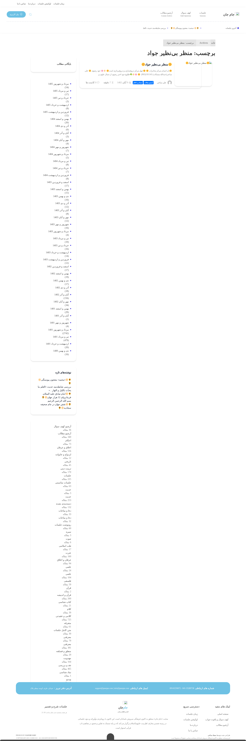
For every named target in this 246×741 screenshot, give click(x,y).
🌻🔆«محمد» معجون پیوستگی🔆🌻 (189, 28)
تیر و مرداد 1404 (61, 161)
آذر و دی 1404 (62, 126)
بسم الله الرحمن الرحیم (59, 401)
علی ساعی (161, 82)
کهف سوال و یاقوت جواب (216, 719)
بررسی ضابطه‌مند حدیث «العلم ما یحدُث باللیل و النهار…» (149, 28)
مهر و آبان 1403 (61, 217)
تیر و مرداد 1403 (61, 238)
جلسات (202, 14)
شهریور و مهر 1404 (59, 147)
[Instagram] (10, 28)
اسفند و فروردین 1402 (58, 266)
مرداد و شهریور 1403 (58, 231)
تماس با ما (21, 4)
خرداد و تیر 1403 (61, 245)
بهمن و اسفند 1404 (59, 119)
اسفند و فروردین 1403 (58, 182)
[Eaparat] (43, 28)
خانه (213, 43)
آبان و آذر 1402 (61, 294)
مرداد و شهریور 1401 (58, 330)
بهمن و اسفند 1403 (59, 189)
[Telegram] (21, 28)
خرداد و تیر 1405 (61, 98)
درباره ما (31, 4)
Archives (203, 43)
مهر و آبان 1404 (61, 140)
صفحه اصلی (222, 714)
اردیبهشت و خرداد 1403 (57, 252)
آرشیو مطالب (166, 14)
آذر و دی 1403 (62, 203)
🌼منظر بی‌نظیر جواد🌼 (156, 64)
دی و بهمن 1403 (61, 196)
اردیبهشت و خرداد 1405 (57, 105)
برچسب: (180, 43)
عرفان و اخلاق (137, 82)
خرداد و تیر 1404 (61, 168)
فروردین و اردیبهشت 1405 (56, 112)
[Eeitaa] (32, 28)
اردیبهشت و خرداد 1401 (57, 344)
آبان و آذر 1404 (61, 133)
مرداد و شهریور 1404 (58, 154)
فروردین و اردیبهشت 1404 (56, 175)
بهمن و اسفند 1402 (59, 273)
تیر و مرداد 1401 (61, 337)
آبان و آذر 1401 (61, 315)
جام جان (228, 14)
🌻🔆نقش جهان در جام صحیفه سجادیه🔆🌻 (55, 406)
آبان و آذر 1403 (61, 210)
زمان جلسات (58, 4)
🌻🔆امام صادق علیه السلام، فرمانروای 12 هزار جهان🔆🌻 (56, 396)
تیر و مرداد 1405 (61, 91)
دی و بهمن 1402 (61, 280)
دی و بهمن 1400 (61, 351)
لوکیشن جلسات (44, 4)
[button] (16, 14)
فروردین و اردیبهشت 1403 (56, 259)
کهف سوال (186, 14)
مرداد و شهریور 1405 (58, 84)
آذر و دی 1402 (62, 287)
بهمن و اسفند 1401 (59, 308)
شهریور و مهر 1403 (59, 224)
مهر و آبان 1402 (61, 301)
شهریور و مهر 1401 (59, 322)
